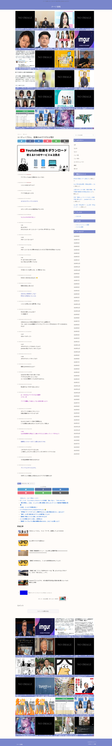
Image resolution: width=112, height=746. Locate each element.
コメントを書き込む (43, 611)
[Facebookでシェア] (30, 141)
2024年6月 (76, 324)
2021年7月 (76, 443)
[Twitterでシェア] (21, 141)
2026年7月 (76, 239)
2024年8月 (76, 318)
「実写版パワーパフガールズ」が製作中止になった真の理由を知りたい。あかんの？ (42, 512)
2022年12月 (77, 386)
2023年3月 (76, 375)
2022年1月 (76, 423)
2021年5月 (76, 450)
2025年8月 (76, 277)
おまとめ (78, 216)
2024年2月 (76, 338)
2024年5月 (76, 328)
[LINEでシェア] (56, 141)
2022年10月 (77, 392)
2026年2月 (76, 256)
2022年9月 (76, 396)
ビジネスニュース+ (79, 162)
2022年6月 (76, 406)
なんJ (75, 151)
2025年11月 (77, 266)
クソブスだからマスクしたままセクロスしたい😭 (33, 509)
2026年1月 (76, 260)
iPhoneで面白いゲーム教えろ (81, 178)
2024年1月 (76, 341)
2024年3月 (76, 335)
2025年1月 (76, 301)
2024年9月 (76, 314)
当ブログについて (91, 741)
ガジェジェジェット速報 (82, 224)
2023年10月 (77, 352)
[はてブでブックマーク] (39, 141)
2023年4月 (76, 372)
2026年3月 (76, 253)
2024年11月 (77, 307)
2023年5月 (76, 369)
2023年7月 (76, 362)
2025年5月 (76, 287)
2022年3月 (76, 416)
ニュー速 (76, 155)
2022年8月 (76, 399)
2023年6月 (76, 365)
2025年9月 (76, 273)
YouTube (25, 483)
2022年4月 (76, 413)
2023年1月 (76, 382)
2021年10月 (77, 433)
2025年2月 (76, 297)
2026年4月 (76, 249)
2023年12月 (77, 345)
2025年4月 (76, 290)
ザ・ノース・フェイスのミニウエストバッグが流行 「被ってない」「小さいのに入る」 (43, 500)
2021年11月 (77, 430)
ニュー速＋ (77, 158)
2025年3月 (76, 294)
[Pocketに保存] (47, 141)
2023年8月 (76, 358)
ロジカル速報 (79, 227)
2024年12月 (77, 304)
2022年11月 (77, 389)
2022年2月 (76, 420)
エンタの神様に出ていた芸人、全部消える (31, 519)
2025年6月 (76, 284)
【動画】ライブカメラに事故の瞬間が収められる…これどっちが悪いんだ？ (40, 521)
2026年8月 (76, 236)
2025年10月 (77, 270)
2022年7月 (76, 403)
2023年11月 (77, 348)
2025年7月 (76, 280)
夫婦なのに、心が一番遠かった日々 (29, 498)
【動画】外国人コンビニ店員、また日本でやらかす (33, 516)
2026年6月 (76, 243)
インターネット (31, 483)
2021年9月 (76, 437)
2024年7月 (76, 321)
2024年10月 (77, 311)
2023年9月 (76, 355)
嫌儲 (75, 165)
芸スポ (75, 168)
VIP (75, 145)
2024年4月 (76, 331)
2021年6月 (76, 447)
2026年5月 (76, 246)
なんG (20, 483)
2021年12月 (77, 426)
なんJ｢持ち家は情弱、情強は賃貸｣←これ (84, 184)
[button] (65, 141)
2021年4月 (76, 454)
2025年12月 (77, 263)
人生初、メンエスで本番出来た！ (29, 507)
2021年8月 (76, 440)
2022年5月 (76, 409)
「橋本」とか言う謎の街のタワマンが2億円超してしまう (35, 514)
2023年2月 (76, 379)
